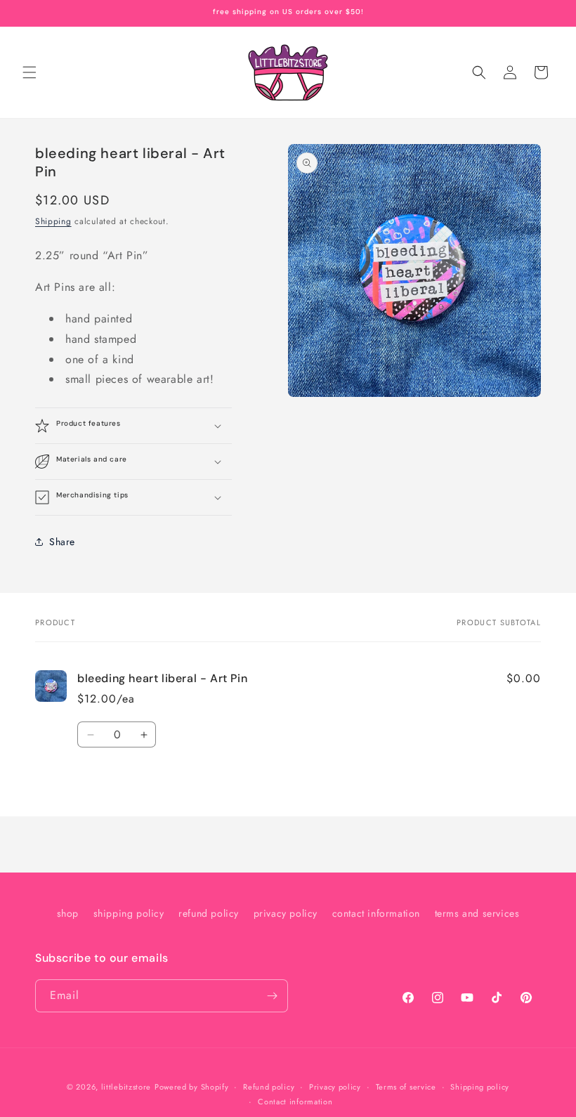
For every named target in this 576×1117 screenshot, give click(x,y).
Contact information (295, 1101)
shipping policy (128, 913)
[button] (29, 72)
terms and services (477, 913)
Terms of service (406, 1086)
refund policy (208, 913)
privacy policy (286, 913)
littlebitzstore (126, 1086)
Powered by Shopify (192, 1086)
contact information (376, 913)
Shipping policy (479, 1086)
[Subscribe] (271, 995)
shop (68, 913)
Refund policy (268, 1086)
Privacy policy (335, 1086)
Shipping (53, 221)
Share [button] (62, 542)
